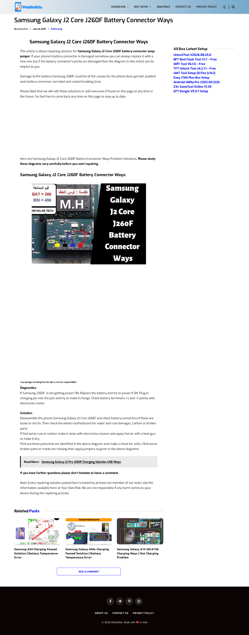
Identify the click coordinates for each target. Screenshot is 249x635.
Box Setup (141, 7)
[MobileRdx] (28, 7)
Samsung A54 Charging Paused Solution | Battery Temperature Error (36, 553)
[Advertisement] (88, 129)
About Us (101, 613)
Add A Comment (88, 571)
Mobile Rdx (22, 28)
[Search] (233, 7)
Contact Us (183, 7)
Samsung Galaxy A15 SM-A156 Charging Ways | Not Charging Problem (138, 553)
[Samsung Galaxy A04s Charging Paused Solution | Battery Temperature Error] (88, 531)
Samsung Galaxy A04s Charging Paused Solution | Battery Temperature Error (87, 553)
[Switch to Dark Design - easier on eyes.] (224, 7)
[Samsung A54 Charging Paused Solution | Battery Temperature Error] (37, 531)
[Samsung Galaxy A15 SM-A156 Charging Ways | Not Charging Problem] (140, 531)
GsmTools (163, 7)
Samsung (56, 28)
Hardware (118, 7)
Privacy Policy (206, 7)
